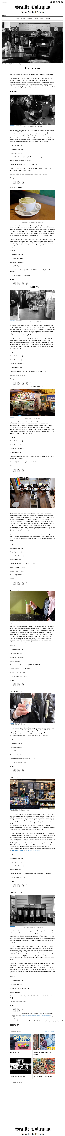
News (17, 18)
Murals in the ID (15, 1052)
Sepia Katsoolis (12, 125)
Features (23, 18)
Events (42, 18)
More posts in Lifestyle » (50, 1031)
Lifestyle (29, 18)
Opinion (36, 18)
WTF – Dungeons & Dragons (42, 1076)
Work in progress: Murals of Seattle (42, 1053)
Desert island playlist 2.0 (18, 1076)
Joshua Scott (12, 220)
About (47, 18)
